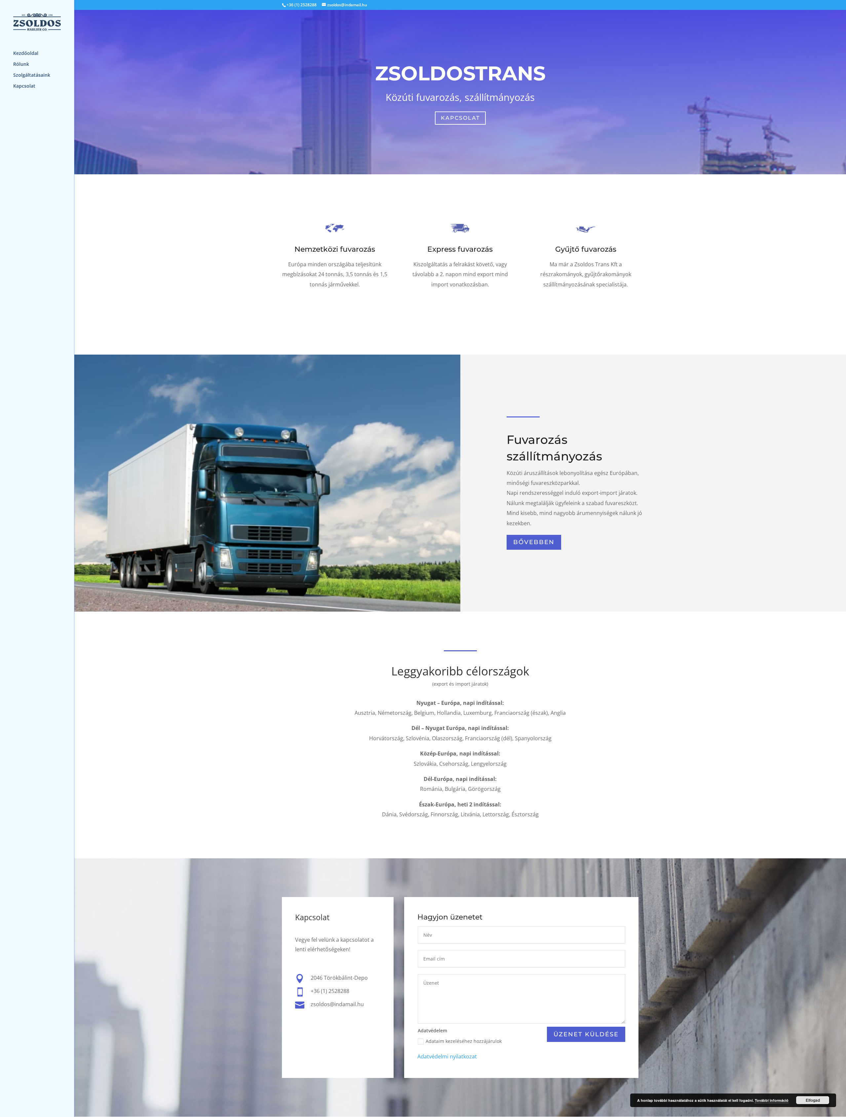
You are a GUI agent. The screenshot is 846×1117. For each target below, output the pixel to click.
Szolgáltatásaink (31, 75)
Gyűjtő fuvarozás (585, 249)
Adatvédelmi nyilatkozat (447, 1056)
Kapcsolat (24, 86)
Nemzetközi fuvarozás (334, 249)
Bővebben (334, 307)
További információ (771, 1100)
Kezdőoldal (25, 53)
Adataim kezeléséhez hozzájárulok (464, 1041)
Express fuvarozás (460, 249)
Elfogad (813, 1100)
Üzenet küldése (586, 1034)
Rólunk (21, 64)
